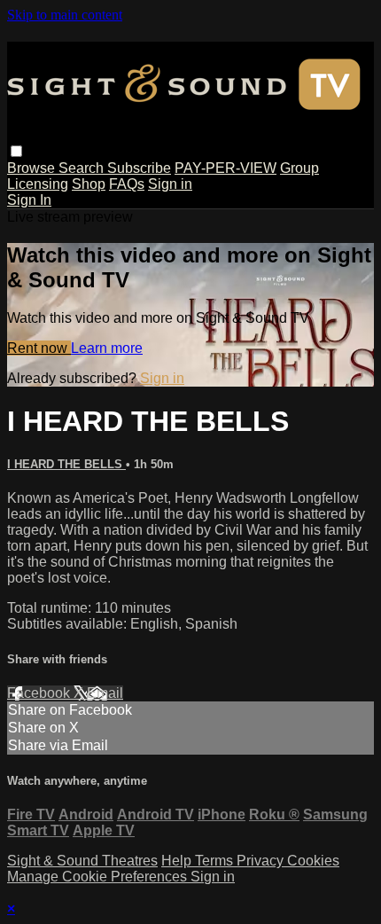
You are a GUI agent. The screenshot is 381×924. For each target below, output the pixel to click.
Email (105, 693)
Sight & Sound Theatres (82, 860)
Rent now (39, 348)
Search (82, 168)
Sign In (29, 200)
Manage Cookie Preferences (98, 876)
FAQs (126, 184)
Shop (88, 184)
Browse (32, 168)
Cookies (313, 860)
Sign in (170, 184)
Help (178, 860)
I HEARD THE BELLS (66, 464)
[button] (16, 151)
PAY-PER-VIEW (225, 168)
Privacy (262, 860)
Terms (216, 860)
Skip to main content (64, 14)
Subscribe (139, 168)
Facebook (40, 693)
